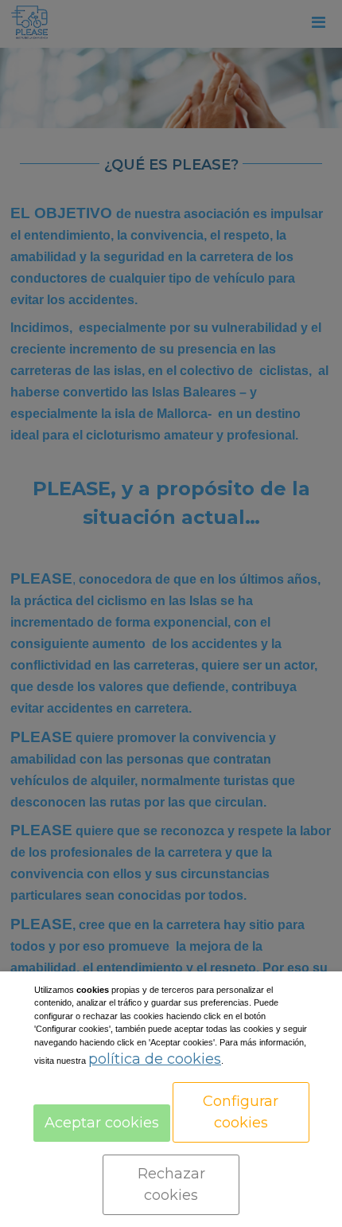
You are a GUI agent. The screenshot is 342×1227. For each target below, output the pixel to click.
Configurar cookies (240, 1111)
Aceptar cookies (102, 1122)
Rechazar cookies (171, 1184)
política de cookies (154, 1059)
